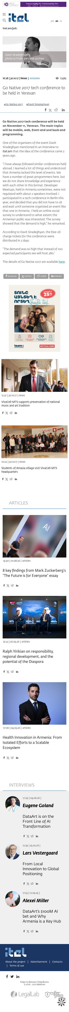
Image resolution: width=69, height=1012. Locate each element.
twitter (28, 276)
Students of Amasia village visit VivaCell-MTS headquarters (29, 470)
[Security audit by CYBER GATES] (54, 994)
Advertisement (39, 962)
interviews (21, 785)
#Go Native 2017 (13, 104)
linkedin (58, 276)
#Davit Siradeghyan (37, 104)
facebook (12, 276)
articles (18, 503)
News (24, 78)
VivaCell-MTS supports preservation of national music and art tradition (30, 404)
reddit (43, 276)
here (62, 262)
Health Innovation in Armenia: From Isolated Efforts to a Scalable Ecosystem (32, 743)
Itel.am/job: (10, 28)
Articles (26, 561)
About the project (15, 962)
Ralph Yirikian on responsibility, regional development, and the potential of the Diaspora (28, 657)
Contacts (57, 962)
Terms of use (17, 966)
